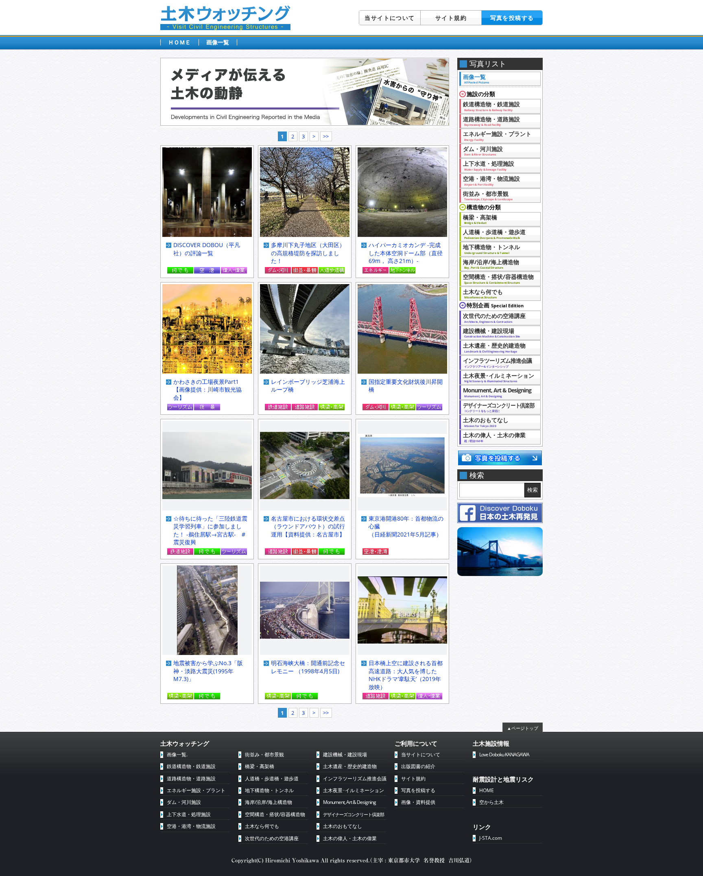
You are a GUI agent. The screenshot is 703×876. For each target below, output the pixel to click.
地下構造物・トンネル (491, 248)
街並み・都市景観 (488, 195)
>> (326, 136)
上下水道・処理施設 (488, 165)
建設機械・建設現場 (491, 332)
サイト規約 (451, 18)
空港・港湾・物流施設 (491, 180)
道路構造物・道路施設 (491, 121)
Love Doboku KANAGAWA (504, 754)
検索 (532, 490)
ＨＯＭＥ (179, 42)
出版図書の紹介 (418, 766)
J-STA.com (490, 837)
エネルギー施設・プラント (497, 135)
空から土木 (491, 802)
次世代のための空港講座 (497, 317)
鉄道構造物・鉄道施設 (491, 106)
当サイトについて (390, 18)
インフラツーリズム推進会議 (497, 362)
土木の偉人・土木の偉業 (494, 436)
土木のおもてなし (486, 421)
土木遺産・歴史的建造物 (494, 347)
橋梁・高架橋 (480, 219)
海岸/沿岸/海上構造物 (491, 263)
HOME (486, 790)
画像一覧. (177, 754)
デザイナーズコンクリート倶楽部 (353, 814)
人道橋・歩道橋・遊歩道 (494, 233)
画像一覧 (217, 42)
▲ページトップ (522, 728)
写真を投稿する (512, 18)
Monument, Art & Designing (497, 392)
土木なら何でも (483, 293)
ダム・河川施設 (483, 150)
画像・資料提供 (418, 802)
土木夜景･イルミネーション (498, 377)
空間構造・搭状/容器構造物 (498, 278)
